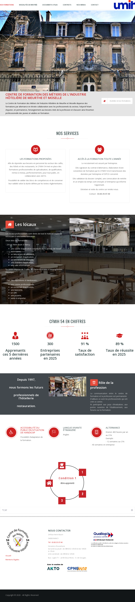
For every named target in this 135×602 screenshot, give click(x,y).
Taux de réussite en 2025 (120, 352)
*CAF (4, 510)
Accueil (8, 555)
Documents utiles (50, 5)
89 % (120, 343)
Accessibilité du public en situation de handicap (32, 430)
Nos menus (81, 5)
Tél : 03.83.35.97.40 (55, 542)
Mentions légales (12, 559)
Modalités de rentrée (28, 5)
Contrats (67, 5)
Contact (94, 5)
